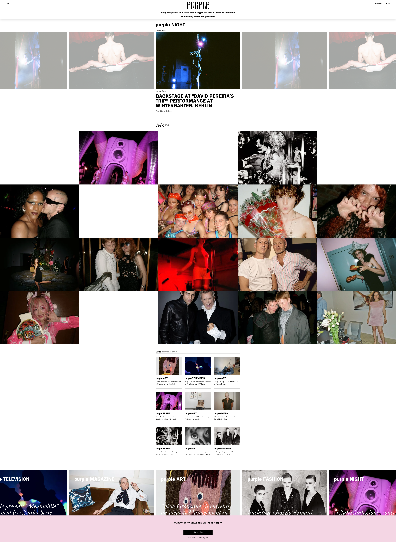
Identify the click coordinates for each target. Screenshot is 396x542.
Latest (174, 352)
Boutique (230, 12)
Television (184, 12)
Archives (220, 12)
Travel (211, 12)
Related (158, 352)
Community (187, 16)
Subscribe (198, 532)
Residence (199, 16)
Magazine (172, 12)
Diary (163, 12)
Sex (205, 12)
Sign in (205, 537)
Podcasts (210, 16)
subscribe (378, 3)
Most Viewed (166, 352)
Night (200, 12)
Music (193, 12)
